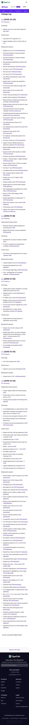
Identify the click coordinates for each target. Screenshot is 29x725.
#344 (16, 50)
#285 (13, 227)
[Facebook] (17, 721)
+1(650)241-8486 (14, 672)
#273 (15, 311)
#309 (16, 156)
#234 (18, 568)
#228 (26, 589)
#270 (9, 342)
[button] (26, 2)
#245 (14, 540)
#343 (4, 55)
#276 (17, 297)
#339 (14, 69)
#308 (4, 161)
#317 (20, 122)
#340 (17, 66)
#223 (26, 594)
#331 (18, 94)
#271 (8, 295)
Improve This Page (14, 649)
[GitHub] (8, 721)
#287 (18, 270)
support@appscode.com (15, 674)
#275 (14, 302)
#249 (7, 531)
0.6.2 (2, 279)
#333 (24, 86)
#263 (14, 484)
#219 (25, 416)
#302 (21, 177)
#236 (11, 561)
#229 (18, 587)
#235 (22, 564)
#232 (21, 575)
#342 (4, 59)
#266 (15, 320)
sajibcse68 (6, 566)
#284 (10, 274)
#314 (23, 136)
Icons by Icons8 (23, 718)
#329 (10, 102)
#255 (20, 510)
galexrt (23, 97)
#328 (4, 106)
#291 (20, 265)
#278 (21, 328)
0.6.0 (2, 381)
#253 (20, 519)
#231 (21, 580)
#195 (20, 458)
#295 (15, 207)
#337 (13, 74)
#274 (25, 304)
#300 (4, 186)
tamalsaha (22, 50)
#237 (24, 449)
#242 (4, 549)
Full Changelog (5, 22)
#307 (8, 165)
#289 (10, 246)
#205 (24, 621)
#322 (9, 115)
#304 (21, 173)
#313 (16, 140)
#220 (10, 437)
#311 (22, 147)
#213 (10, 456)
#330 (19, 97)
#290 (9, 255)
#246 (16, 538)
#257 (20, 506)
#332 (21, 90)
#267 (4, 425)
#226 (23, 369)
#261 (19, 490)
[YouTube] (21, 721)
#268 (16, 376)
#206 (8, 618)
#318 (4, 120)
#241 (19, 552)
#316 (26, 127)
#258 (4, 503)
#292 (18, 263)
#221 (10, 605)
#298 (20, 193)
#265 (26, 475)
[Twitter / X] (11, 721)
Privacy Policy (5, 718)
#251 (19, 522)
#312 (15, 145)
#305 (19, 170)
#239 (18, 559)
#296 (23, 202)
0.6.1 (2, 352)
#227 (26, 409)
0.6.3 (2, 216)
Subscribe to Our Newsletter (14, 660)
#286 (4, 232)
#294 (4, 211)
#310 (4, 154)
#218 (16, 439)
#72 (4, 43)
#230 (12, 584)
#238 (14, 446)
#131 (9, 397)
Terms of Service (14, 718)
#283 (4, 241)
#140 (4, 463)
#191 (18, 413)
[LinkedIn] (14, 721)
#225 (4, 392)
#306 (13, 168)
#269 (20, 345)
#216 (9, 444)
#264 (20, 480)
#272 (17, 290)
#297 (4, 200)
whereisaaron (7, 338)
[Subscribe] (26, 665)
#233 (4, 573)
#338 (12, 71)
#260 (23, 492)
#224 (14, 451)
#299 (7, 191)
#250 (25, 524)
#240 (25, 554)
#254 (19, 514)
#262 (15, 487)
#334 (4, 83)
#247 (4, 535)
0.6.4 (2, 19)
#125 (23, 465)
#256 (18, 361)
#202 (26, 625)
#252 (25, 399)
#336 (23, 77)
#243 (24, 543)
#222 (10, 600)
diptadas (9, 186)
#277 (18, 336)
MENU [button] (24, 6)
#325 (10, 111)
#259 (26, 497)
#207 (9, 614)
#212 (8, 420)
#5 (24, 468)
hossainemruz (16, 111)
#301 (16, 182)
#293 (7, 31)
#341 (25, 62)
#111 (19, 38)
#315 (18, 131)
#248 (25, 432)
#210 (21, 607)
